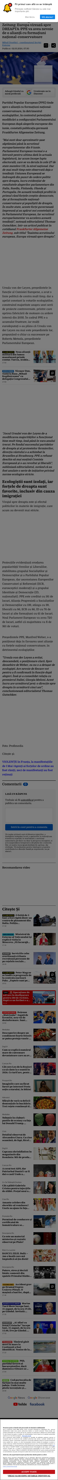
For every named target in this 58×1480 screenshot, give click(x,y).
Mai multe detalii (26, 1435)
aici (54, 1445)
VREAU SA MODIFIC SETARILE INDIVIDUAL (29, 1476)
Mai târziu (30, 16)
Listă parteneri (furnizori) (10, 1466)
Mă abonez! (47, 16)
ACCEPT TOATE (29, 1472)
